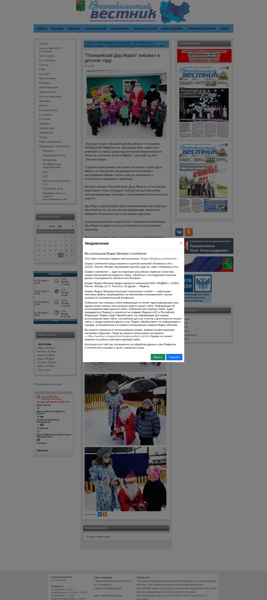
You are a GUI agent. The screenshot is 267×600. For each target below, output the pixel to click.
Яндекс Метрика (150, 258)
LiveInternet (169, 258)
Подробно (174, 357)
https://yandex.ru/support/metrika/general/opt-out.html (119, 336)
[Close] (181, 243)
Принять (158, 357)
